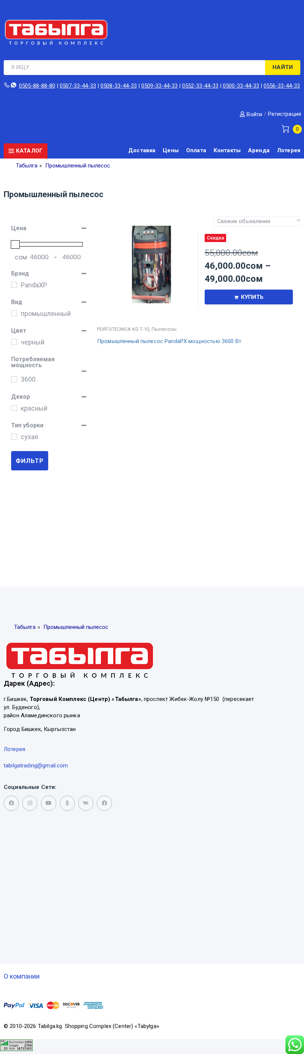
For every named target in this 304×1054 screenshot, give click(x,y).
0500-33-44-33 (241, 85)
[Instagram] (29, 803)
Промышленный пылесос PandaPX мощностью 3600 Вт (169, 341)
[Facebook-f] (11, 803)
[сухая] (14, 437)
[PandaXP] (14, 285)
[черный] (14, 342)
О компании (22, 976)
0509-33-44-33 (159, 85)
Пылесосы (164, 329)
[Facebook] (104, 803)
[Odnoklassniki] (67, 803)
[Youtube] (48, 803)
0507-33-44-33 (78, 85)
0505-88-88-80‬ (37, 85)
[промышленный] (14, 313)
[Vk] (85, 803)
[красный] (14, 408)
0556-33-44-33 (282, 85)
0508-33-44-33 (118, 85)
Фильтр (30, 460)
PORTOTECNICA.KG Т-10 (123, 329)
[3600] (14, 379)
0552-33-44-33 (200, 85)
